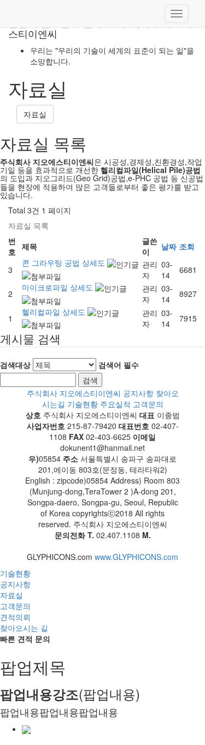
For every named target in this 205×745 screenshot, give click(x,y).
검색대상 (15, 364)
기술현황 (82, 403)
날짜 (169, 246)
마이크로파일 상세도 (58, 287)
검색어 (118, 364)
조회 (187, 246)
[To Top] (102, 545)
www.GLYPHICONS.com (136, 556)
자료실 (35, 114)
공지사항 (138, 393)
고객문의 (148, 403)
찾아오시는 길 (24, 627)
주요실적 (115, 403)
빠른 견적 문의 (25, 638)
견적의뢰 (15, 616)
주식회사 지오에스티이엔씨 (74, 393)
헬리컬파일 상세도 (54, 311)
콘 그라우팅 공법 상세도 (64, 262)
